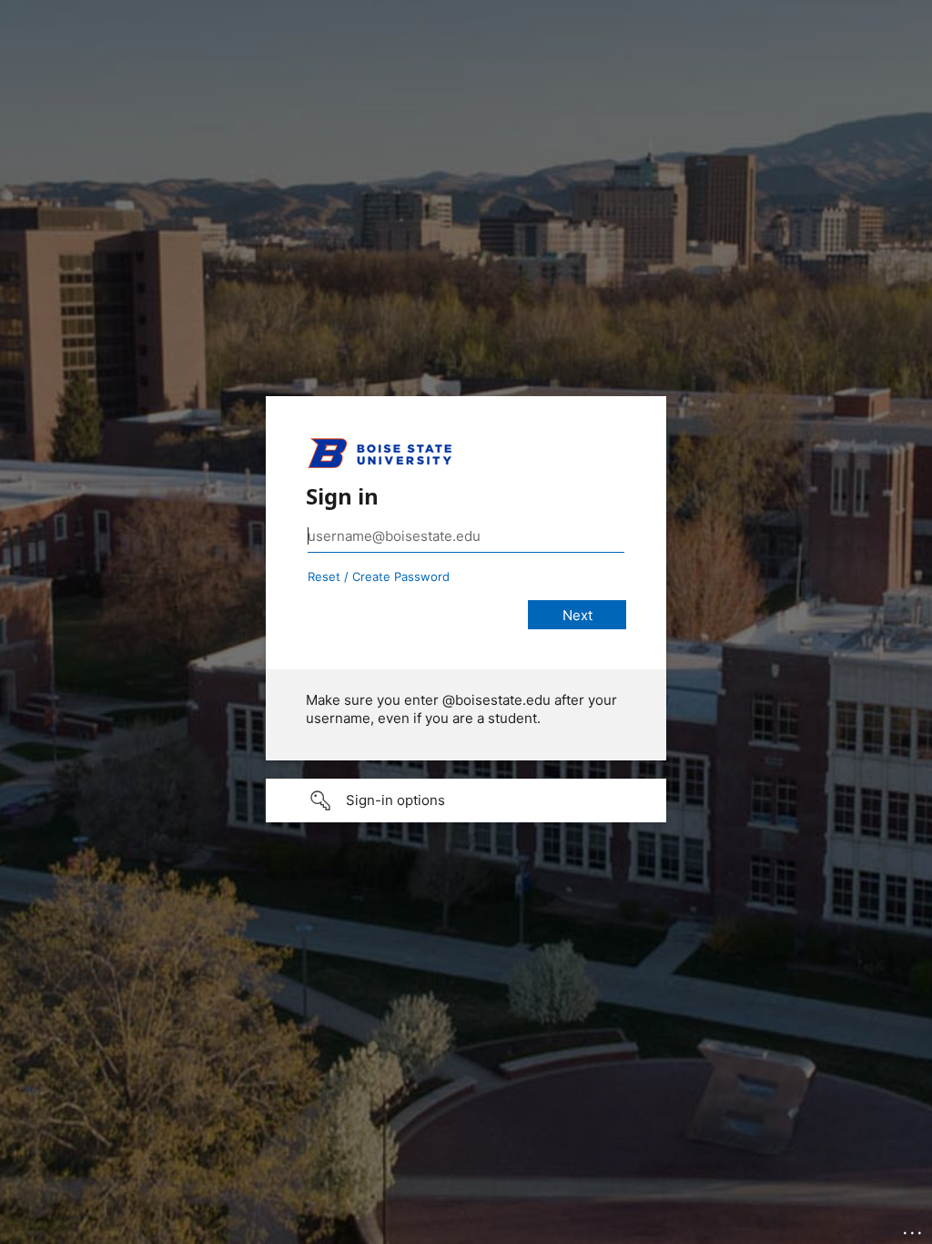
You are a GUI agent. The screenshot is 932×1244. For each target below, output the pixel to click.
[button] (466, 800)
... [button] (914, 1228)
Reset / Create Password (379, 576)
